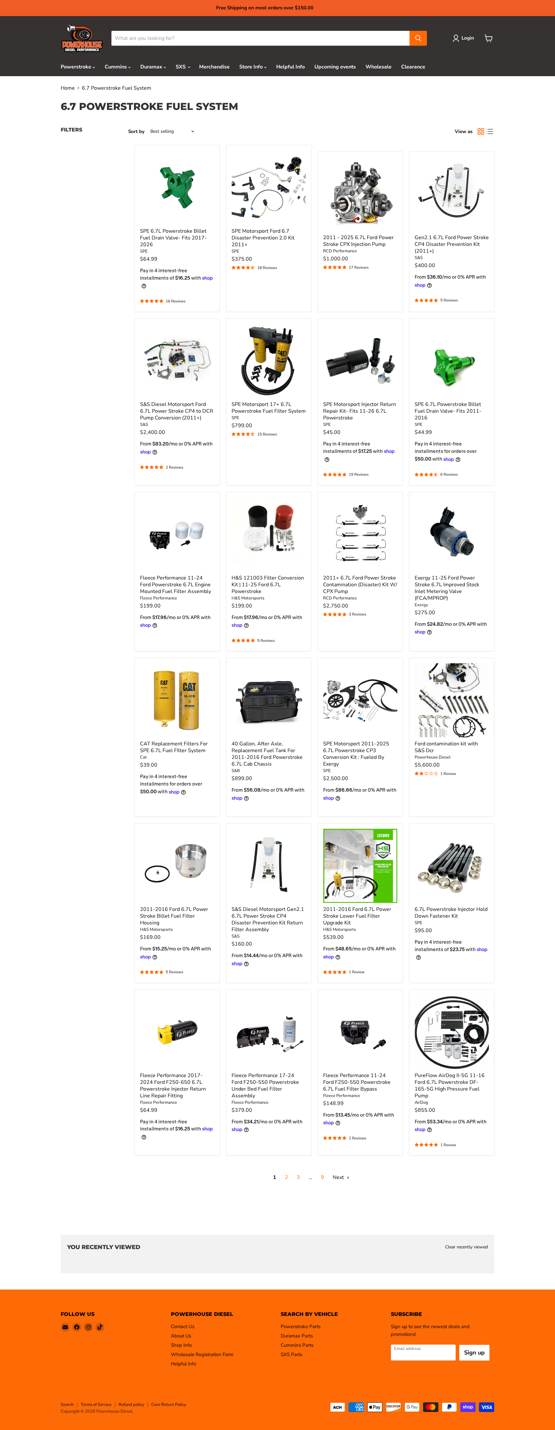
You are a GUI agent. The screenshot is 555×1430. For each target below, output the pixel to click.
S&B (236, 771)
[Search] (418, 38)
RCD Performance (340, 251)
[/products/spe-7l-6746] (269, 361)
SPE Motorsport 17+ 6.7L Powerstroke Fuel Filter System (269, 408)
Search (67, 1405)
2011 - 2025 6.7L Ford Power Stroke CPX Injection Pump (358, 241)
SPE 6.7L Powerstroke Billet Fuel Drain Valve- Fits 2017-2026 (173, 238)
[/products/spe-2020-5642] (177, 187)
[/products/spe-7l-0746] (360, 361)
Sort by (136, 131)
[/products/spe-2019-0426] (269, 187)
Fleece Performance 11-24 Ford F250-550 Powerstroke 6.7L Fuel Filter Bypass (357, 1082)
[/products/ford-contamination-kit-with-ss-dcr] (452, 700)
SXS (181, 66)
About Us (181, 1336)
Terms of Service (96, 1405)
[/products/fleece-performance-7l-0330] (177, 534)
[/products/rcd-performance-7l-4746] (360, 534)
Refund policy (131, 1405)
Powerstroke (76, 66)
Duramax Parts (297, 1336)
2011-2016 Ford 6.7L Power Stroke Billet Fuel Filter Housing (174, 916)
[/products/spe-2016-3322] (452, 361)
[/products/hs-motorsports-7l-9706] (360, 866)
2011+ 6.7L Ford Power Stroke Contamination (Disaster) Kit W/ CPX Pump (360, 584)
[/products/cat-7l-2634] (177, 700)
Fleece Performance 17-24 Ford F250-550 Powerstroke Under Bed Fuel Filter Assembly (265, 1085)
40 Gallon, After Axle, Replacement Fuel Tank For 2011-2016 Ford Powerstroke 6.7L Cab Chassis (267, 754)
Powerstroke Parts (301, 1326)
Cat (143, 757)
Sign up (474, 1352)
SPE (144, 251)
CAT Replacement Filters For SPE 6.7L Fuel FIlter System (174, 747)
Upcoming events (335, 66)
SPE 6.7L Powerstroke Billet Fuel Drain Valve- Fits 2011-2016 (448, 411)
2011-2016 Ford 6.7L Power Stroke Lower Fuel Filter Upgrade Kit (357, 916)
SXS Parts (291, 1354)
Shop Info (181, 1345)
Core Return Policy (168, 1405)
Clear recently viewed (466, 1247)
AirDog (421, 1102)
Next (339, 1177)
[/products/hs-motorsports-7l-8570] (269, 534)
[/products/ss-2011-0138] (452, 194)
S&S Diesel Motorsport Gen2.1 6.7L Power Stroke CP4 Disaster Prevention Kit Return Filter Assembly (268, 919)
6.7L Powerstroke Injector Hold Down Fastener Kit (451, 913)
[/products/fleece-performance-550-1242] (269, 1032)
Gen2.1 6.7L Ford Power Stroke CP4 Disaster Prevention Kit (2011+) (452, 244)
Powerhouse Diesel (433, 757)
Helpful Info (290, 66)
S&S (419, 258)
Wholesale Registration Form (202, 1354)
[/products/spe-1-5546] (360, 700)
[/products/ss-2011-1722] (177, 361)
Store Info (251, 66)
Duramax (151, 66)
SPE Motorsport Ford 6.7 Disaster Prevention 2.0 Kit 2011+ (263, 238)
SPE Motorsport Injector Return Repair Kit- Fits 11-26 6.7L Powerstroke (359, 411)
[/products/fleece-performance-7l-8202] (177, 1032)
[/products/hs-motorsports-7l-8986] (177, 866)
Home (68, 88)
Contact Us (182, 1326)
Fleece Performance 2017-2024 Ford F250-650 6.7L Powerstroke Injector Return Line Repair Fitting (173, 1085)
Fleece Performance (158, 598)
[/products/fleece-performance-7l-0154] (360, 1032)
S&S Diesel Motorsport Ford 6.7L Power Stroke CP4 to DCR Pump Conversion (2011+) (176, 411)
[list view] (489, 131)
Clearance (413, 66)
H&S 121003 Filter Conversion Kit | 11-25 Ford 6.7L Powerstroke (268, 584)
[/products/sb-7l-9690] (269, 700)
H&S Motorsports (248, 598)
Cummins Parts (297, 1345)
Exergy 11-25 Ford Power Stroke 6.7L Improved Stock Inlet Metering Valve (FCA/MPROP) (447, 588)
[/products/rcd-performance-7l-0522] (360, 194)
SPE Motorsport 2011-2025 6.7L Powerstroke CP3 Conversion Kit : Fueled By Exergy (356, 754)
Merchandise (214, 66)
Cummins (116, 66)
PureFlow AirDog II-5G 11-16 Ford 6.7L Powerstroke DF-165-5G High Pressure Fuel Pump (450, 1085)
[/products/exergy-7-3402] (452, 534)
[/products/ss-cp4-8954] (269, 866)
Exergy (421, 605)
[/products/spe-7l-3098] (452, 866)
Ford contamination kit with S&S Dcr (446, 747)
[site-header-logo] (82, 38)
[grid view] (480, 131)
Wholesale (379, 66)
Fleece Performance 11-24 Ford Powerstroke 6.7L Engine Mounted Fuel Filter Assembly (175, 584)
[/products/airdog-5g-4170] (452, 1032)
